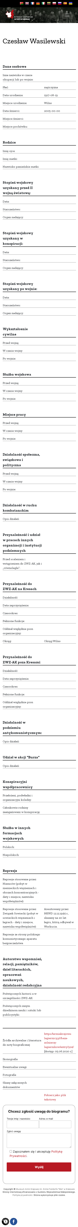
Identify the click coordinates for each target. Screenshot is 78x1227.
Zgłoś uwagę (14, 1131)
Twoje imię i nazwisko (18, 1118)
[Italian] (43, 3)
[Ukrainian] (70, 3)
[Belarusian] (21, 3)
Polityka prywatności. (23, 1195)
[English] (27, 3)
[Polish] (54, 3)
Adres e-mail (46, 1118)
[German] (38, 3)
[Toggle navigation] (67, 15)
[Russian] (59, 3)
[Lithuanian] (49, 3)
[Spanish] (65, 3)
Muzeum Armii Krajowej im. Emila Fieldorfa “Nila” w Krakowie (45, 1189)
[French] (32, 3)
